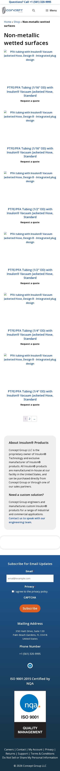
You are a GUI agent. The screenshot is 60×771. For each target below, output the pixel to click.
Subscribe (30, 608)
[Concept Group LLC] (12, 10)
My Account (35, 749)
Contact (21, 749)
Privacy (49, 749)
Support (23, 753)
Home (7, 22)
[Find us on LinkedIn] (30, 665)
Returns (10, 753)
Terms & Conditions (42, 753)
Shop (17, 22)
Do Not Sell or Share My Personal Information (30, 757)
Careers (9, 749)
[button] (33, 10)
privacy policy (40, 591)
